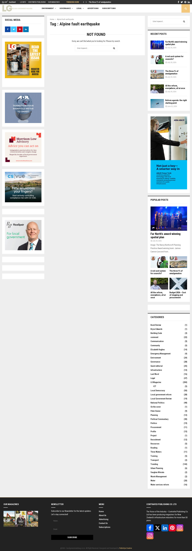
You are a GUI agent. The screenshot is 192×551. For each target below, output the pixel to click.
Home (101, 511)
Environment (48, 8)
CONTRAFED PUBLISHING (37, 2)
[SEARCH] (184, 21)
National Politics (157, 403)
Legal (79, 8)
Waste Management (159, 476)
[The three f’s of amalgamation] (157, 74)
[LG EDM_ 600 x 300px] (169, 189)
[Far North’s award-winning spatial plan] (157, 45)
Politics (154, 423)
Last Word (155, 374)
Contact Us (103, 523)
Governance (65, 8)
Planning (154, 415)
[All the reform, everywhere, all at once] (157, 88)
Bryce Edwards (156, 329)
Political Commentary (159, 419)
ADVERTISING (93, 8)
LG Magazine (156, 382)
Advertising (103, 519)
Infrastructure (156, 370)
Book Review (156, 325)
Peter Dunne (155, 411)
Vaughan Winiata (157, 472)
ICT (154, 386)
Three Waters (156, 452)
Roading (154, 448)
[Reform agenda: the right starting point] (157, 103)
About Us (102, 515)
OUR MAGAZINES (54, 2)
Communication (157, 341)
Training (154, 456)
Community (155, 345)
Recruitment (156, 439)
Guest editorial (157, 366)
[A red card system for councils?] (157, 59)
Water (153, 480)
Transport (155, 460)
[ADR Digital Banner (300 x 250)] (23, 122)
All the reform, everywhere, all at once (158, 295)
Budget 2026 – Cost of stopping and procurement (178, 295)
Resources (155, 444)
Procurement (156, 427)
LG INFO (23, 2)
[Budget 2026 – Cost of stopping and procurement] (178, 283)
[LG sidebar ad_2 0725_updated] (23, 162)
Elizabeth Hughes (158, 349)
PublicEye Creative (125, 548)
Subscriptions (104, 527)
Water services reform (160, 485)
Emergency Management (160, 354)
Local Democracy (158, 390)
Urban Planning (157, 468)
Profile (153, 431)
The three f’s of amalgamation (100, 2)
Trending (154, 464)
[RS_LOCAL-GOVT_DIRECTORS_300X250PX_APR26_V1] (23, 249)
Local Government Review (161, 399)
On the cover (156, 407)
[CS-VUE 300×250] (23, 201)
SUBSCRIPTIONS (109, 8)
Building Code (156, 333)
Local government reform (161, 394)
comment (154, 337)
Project (153, 435)
